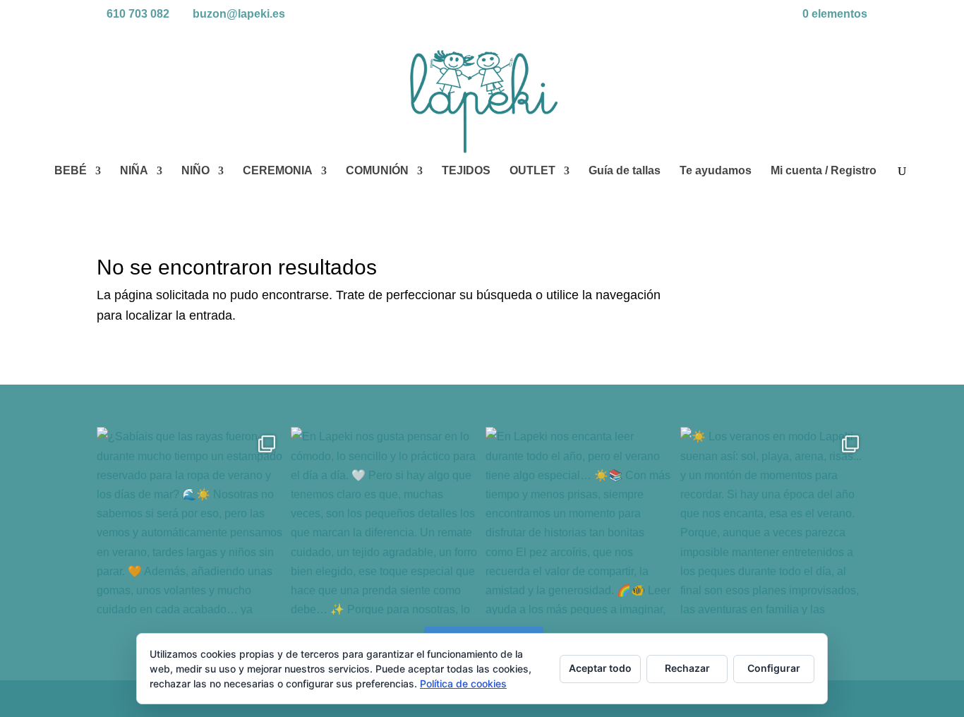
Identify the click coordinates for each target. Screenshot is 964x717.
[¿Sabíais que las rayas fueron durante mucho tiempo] (190, 521)
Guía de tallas (625, 171)
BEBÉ (70, 171)
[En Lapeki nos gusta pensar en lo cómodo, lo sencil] (384, 521)
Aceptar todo (600, 668)
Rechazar (687, 668)
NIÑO (195, 171)
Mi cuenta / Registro (823, 171)
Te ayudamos (716, 171)
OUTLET (532, 171)
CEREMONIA (278, 171)
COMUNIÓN (377, 171)
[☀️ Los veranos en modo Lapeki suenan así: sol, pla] (774, 521)
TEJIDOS (466, 171)
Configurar (773, 668)
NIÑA (134, 171)
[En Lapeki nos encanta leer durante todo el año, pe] (579, 521)
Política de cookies (463, 683)
